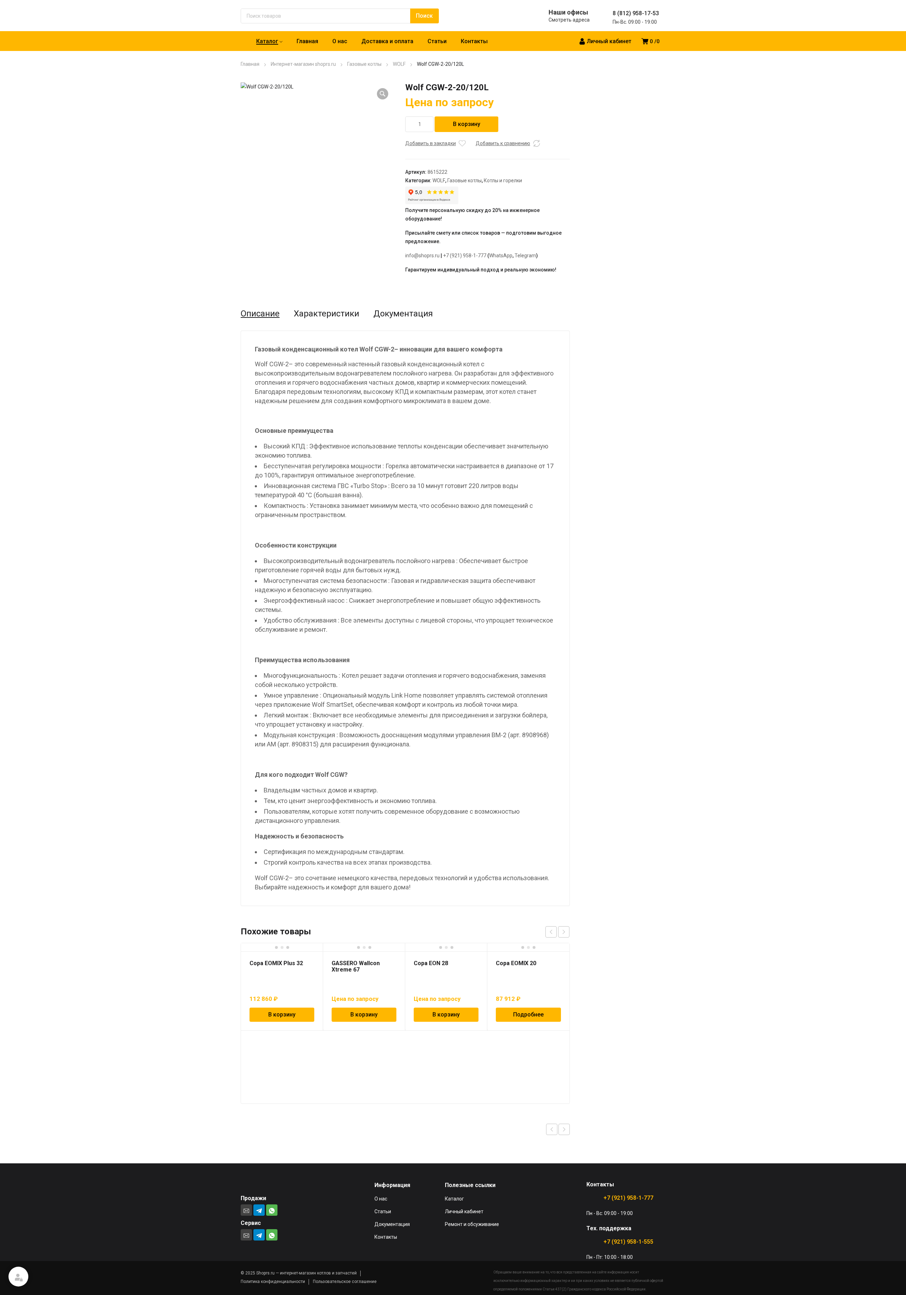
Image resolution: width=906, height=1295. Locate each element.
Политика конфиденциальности (273, 1281)
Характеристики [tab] (326, 314)
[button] (382, 93)
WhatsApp (500, 255)
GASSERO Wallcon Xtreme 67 (356, 966)
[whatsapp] (271, 1210)
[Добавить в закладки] (462, 143)
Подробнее (528, 1014)
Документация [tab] (403, 314)
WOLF (399, 64)
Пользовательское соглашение (345, 1281)
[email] (246, 1210)
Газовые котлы (364, 64)
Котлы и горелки (503, 180)
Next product (564, 1129)
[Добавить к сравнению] (536, 143)
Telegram (525, 255)
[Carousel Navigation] (557, 932)
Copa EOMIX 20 (516, 963)
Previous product (551, 1129)
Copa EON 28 (431, 963)
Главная (250, 64)
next (563, 932)
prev (551, 932)
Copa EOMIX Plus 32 (276, 963)
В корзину (466, 124)
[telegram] (259, 1210)
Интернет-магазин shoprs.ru (303, 64)
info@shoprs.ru (422, 255)
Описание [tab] (260, 314)
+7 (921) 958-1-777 (464, 255)
